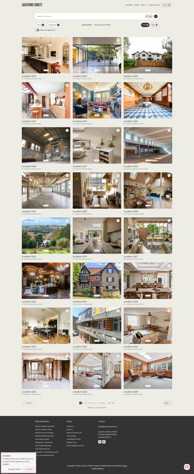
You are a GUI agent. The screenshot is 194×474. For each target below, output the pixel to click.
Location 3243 (80, 346)
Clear (102, 25)
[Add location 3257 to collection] (118, 265)
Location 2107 (29, 121)
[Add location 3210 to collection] (118, 355)
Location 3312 (29, 211)
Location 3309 (80, 211)
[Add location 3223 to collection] (67, 355)
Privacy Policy (71, 436)
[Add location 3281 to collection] (67, 220)
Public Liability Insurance (75, 446)
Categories (53, 25)
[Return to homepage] (32, 5)
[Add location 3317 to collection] (118, 130)
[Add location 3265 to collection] (67, 265)
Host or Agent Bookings (43, 446)
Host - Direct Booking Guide (44, 455)
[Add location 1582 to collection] (169, 85)
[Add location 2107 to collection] (67, 85)
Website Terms (72, 442)
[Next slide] (67, 70)
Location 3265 (29, 301)
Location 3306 (131, 211)
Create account (154, 5)
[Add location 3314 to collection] (169, 130)
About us (70, 429)
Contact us (70, 426)
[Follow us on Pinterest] (103, 441)
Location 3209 (131, 391)
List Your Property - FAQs (43, 429)
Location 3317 (80, 166)
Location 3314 (131, 166)
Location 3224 (131, 346)
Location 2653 (80, 76)
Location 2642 (131, 76)
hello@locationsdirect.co (107, 426)
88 (110, 403)
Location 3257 (80, 301)
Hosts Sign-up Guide (42, 439)
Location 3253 (29, 346)
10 (103, 403)
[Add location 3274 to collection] (118, 220)
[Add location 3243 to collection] (118, 310)
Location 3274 (80, 256)
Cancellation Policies (74, 439)
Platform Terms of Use (74, 433)
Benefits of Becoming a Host (44, 436)
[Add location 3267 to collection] (169, 220)
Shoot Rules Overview (42, 449)
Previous (29, 403)
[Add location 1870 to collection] (118, 85)
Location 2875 (29, 76)
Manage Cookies (14, 469)
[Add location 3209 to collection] (169, 355)
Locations (129, 5)
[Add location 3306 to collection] (169, 175)
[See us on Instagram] (99, 441)
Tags (150, 16)
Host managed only (47, 30)
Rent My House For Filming (44, 433)
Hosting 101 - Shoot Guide (44, 442)
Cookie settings (97, 468)
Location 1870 (80, 121)
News (143, 5)
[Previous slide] (24, 70)
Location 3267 (131, 256)
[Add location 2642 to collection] (169, 40)
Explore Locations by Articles (45, 426)
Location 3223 (29, 391)
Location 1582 (131, 121)
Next (166, 403)
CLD (125, 466)
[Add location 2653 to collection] (118, 40)
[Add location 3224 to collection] (169, 310)
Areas (40, 25)
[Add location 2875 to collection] (67, 40)
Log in (165, 5)
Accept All (29, 469)
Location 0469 (29, 166)
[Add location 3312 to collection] (67, 175)
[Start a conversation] (187, 467)
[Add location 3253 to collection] (67, 310)
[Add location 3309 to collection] (118, 175)
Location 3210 (80, 391)
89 (113, 403)
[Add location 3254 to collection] (169, 265)
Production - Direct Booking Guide (46, 452)
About (137, 5)
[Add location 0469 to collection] (67, 130)
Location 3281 (29, 256)
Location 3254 (131, 301)
